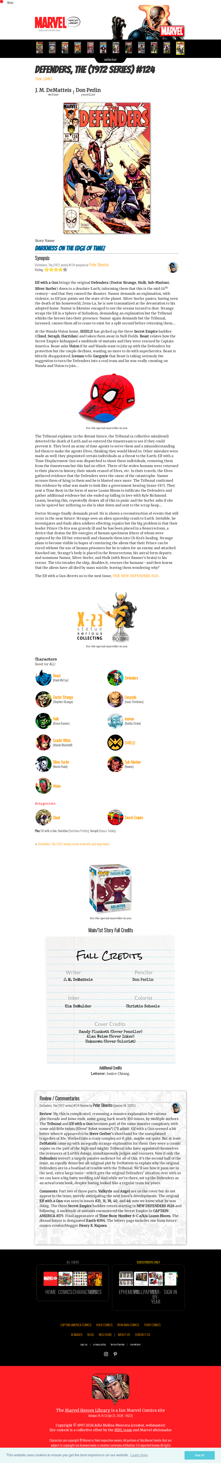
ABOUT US (124, 1334)
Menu (10, 2)
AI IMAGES (76, 1334)
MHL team (123, 1430)
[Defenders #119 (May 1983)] (117, 47)
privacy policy (99, 1344)
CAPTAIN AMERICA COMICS (75, 1324)
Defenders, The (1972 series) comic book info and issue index (73, 843)
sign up (84, 1344)
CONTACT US (142, 1334)
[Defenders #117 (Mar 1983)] (92, 47)
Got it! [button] (199, 1455)
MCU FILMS (105, 1334)
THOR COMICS (152, 1324)
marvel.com (135, 1344)
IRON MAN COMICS (128, 1324)
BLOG (90, 1334)
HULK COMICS (104, 1324)
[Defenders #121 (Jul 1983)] (143, 47)
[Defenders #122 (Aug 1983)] (156, 47)
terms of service (117, 1344)
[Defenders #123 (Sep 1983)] (168, 47)
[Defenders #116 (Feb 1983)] (79, 47)
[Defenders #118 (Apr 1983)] (105, 47)
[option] (41, 48)
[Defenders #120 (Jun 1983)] (130, 47)
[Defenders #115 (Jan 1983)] (66, 47)
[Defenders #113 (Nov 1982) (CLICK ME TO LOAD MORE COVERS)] (41, 47)
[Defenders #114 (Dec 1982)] (54, 47)
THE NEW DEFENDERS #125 (135, 576)
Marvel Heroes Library (87, 1410)
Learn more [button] (139, 1455)
